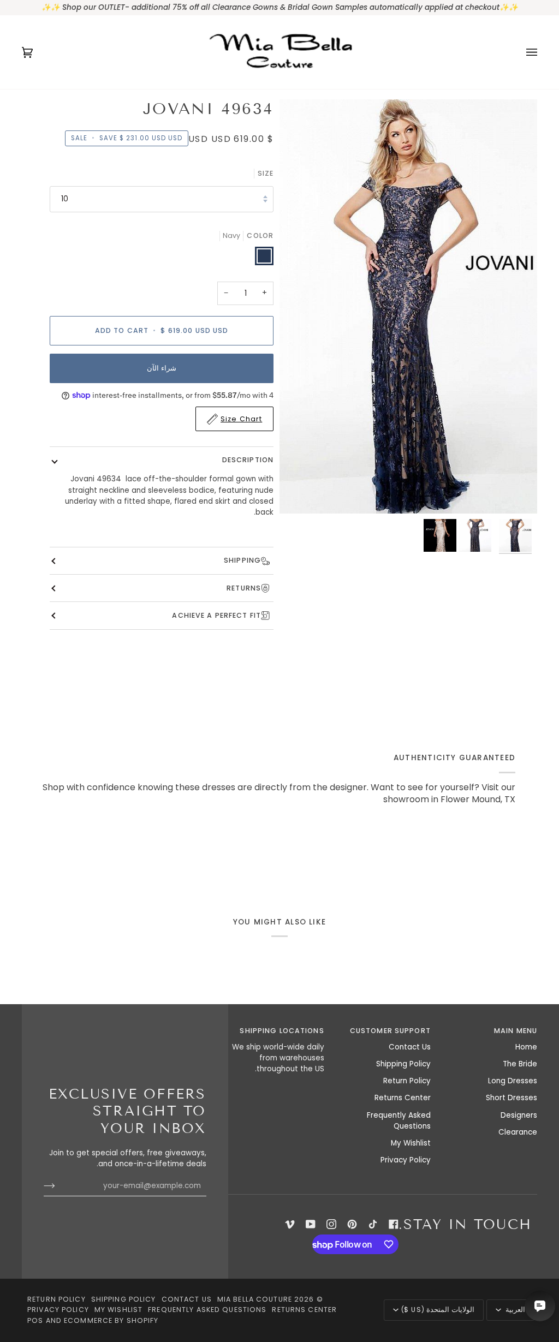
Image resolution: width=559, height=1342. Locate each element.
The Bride (520, 1064)
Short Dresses (511, 1098)
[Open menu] (520, 52)
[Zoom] (516, 493)
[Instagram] (331, 1224)
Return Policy (407, 1081)
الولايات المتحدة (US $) (437, 1309)
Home (526, 1047)
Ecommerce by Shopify (111, 1320)
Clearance (517, 1132)
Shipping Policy (403, 1064)
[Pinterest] (352, 1224)
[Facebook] (394, 1224)
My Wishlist (411, 1143)
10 (64, 199)
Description (247, 459)
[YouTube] (311, 1224)
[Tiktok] (373, 1224)
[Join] (58, 1186)
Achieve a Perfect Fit (216, 615)
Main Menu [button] (515, 1030)
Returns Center (402, 1098)
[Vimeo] (290, 1224)
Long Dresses (512, 1081)
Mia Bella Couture (254, 1299)
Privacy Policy (405, 1160)
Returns (244, 588)
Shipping (242, 560)
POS (35, 1320)
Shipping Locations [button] (282, 1030)
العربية (514, 1309)
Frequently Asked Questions (399, 1120)
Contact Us (410, 1047)
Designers (519, 1115)
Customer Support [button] (390, 1030)
